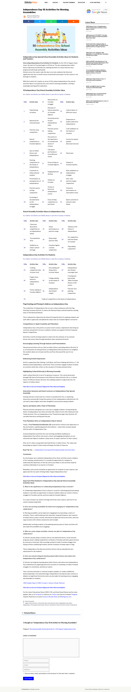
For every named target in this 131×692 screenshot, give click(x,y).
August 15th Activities (31, 603)
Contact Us (106, 689)
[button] (106, 2)
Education (81, 2)
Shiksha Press (36, 16)
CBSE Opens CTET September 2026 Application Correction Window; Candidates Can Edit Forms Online (97, 54)
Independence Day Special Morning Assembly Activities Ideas (55, 450)
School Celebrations (71, 605)
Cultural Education (42, 603)
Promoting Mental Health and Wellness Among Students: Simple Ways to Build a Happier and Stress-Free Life (96, 71)
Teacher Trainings (69, 2)
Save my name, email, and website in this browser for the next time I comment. (50, 673)
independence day (63, 603)
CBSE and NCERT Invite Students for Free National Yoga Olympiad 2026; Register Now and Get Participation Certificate (97, 63)
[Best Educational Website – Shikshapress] (30, 2)
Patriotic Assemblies (50, 605)
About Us (101, 689)
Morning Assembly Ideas (37, 605)
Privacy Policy (88, 689)
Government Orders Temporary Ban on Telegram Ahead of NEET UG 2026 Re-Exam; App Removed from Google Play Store (97, 45)
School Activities (61, 605)
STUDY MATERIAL (95, 2)
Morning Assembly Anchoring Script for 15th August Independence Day (53, 629)
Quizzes (55, 2)
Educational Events (53, 603)
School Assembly (29, 601)
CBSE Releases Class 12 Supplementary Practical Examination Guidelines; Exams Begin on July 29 (96, 28)
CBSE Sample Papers (29, 583)
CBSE (46, 2)
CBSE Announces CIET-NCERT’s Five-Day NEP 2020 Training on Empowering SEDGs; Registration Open (97, 37)
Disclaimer (95, 689)
